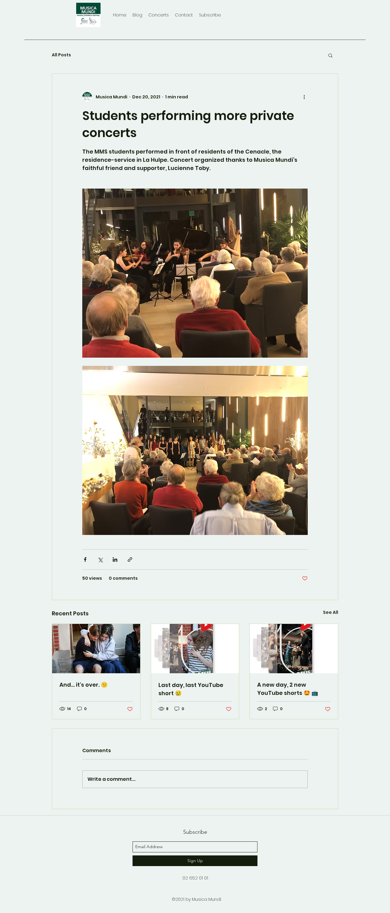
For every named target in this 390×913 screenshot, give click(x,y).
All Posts (61, 55)
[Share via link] (130, 559)
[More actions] (304, 97)
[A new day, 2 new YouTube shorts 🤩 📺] (294, 648)
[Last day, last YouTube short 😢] (195, 648)
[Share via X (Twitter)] (100, 559)
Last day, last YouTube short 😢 (190, 689)
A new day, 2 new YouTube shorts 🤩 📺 (287, 689)
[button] (330, 55)
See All (330, 612)
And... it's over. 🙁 (83, 684)
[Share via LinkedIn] (115, 559)
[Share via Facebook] (85, 559)
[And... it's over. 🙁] (96, 648)
